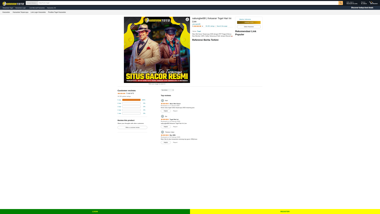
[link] (238, 19)
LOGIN (95, 212)
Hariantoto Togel (8, 8)
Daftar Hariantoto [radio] (249, 26)
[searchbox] (188, 3)
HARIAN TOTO (249, 22)
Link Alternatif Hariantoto (37, 8)
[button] (187, 19)
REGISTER (285, 212)
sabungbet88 (196, 24)
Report (175, 111)
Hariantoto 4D (51, 8)
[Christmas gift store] (360, 8)
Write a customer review (132, 127)
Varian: (194, 31)
